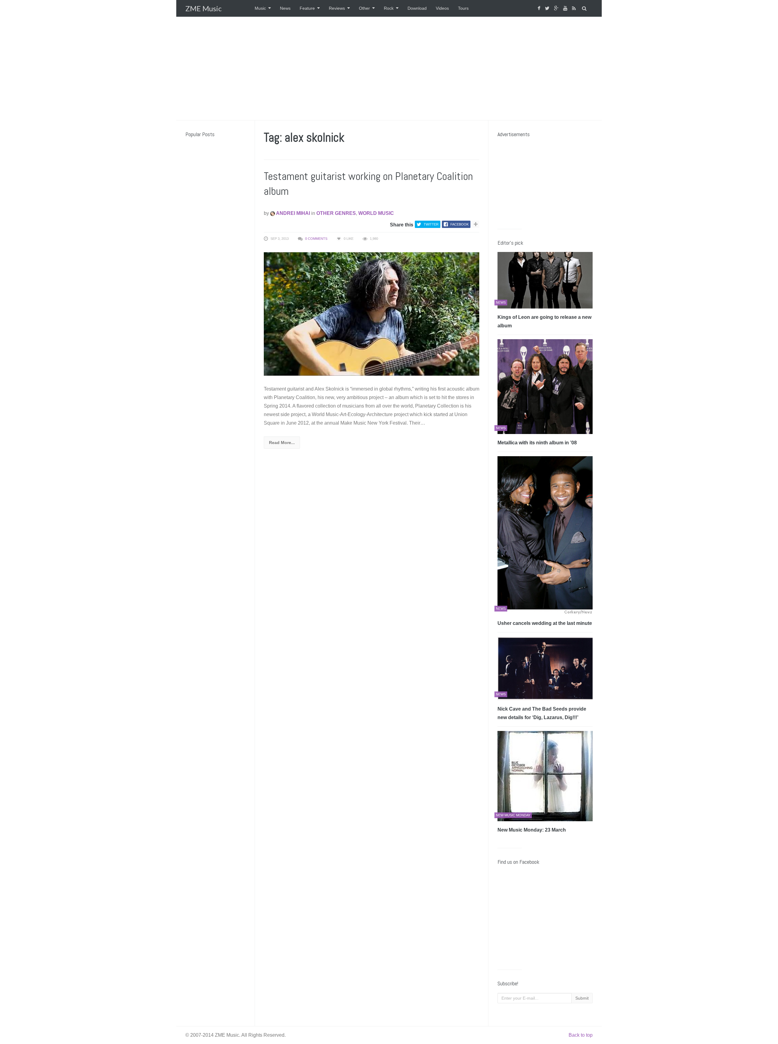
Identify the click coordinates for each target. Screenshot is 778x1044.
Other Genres (336, 213)
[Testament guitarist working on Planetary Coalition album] (371, 313)
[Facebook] (540, 8)
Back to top (581, 1035)
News (285, 8)
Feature (307, 8)
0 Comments (316, 238)
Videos (442, 8)
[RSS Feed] (574, 8)
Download (417, 8)
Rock (389, 8)
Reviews (337, 8)
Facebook (459, 224)
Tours (463, 8)
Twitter (431, 224)
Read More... (282, 442)
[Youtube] (566, 8)
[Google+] (557, 8)
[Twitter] (548, 8)
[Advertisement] (389, 68)
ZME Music (203, 8)
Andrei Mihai (292, 213)
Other (364, 8)
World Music (376, 213)
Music (260, 8)
